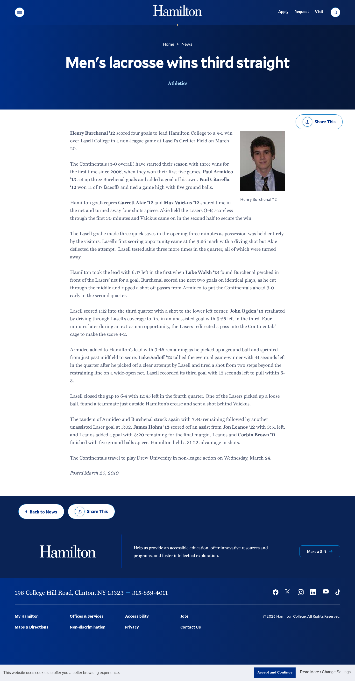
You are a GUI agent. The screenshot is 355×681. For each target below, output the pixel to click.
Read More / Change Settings (325, 672)
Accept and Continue (274, 672)
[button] (20, 12)
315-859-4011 (150, 592)
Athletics (177, 83)
